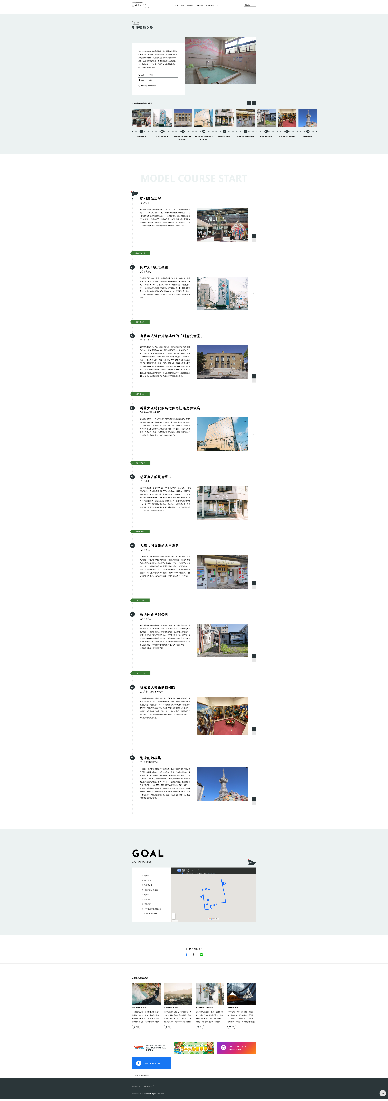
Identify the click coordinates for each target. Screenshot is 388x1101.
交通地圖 (200, 5)
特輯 (182, 5)
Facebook (186, 955)
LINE (201, 955)
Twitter (194, 955)
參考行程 (190, 5)
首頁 (176, 5)
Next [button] (254, 103)
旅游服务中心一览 (212, 5)
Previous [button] (249, 103)
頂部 (383, 1094)
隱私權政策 (148, 1086)
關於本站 (135, 1086)
